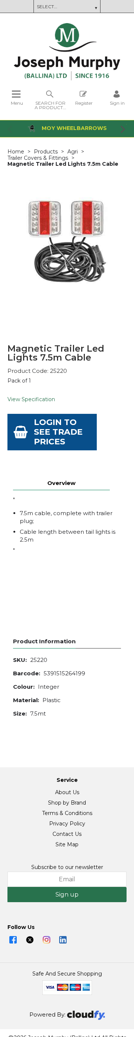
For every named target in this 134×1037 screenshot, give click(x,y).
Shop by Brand (67, 802)
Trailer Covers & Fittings (37, 158)
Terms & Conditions (67, 813)
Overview (61, 482)
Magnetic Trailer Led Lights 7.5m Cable (62, 164)
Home (15, 151)
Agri (72, 151)
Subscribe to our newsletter (67, 867)
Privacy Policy (67, 823)
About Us (67, 792)
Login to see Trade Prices (58, 432)
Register (84, 102)
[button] (10, 129)
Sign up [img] (67, 894)
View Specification (31, 399)
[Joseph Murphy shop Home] (67, 78)
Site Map (67, 844)
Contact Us (67, 834)
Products (46, 151)
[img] (13, 940)
